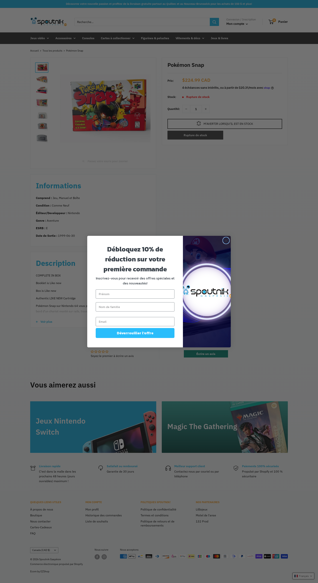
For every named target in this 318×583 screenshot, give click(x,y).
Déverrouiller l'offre (135, 333)
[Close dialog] (226, 240)
